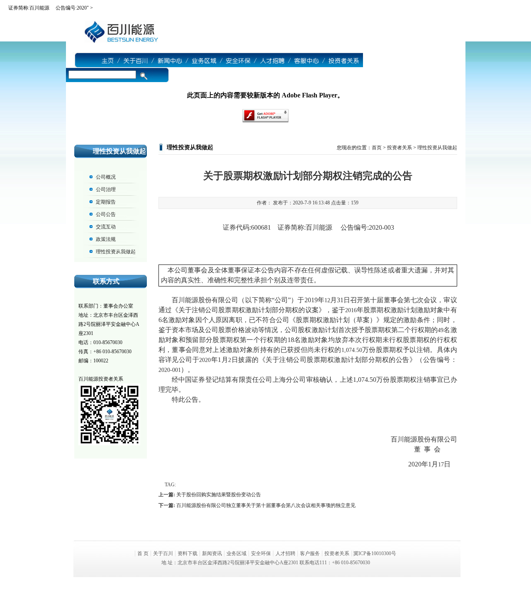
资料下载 (187, 553)
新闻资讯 (212, 553)
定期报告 (106, 202)
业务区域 (236, 553)
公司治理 (106, 189)
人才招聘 (285, 553)
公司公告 (106, 214)
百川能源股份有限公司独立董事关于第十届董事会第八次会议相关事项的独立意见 (266, 505)
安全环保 (261, 553)
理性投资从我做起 (116, 252)
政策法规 (106, 239)
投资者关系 (399, 147)
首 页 (143, 553)
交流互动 (106, 227)
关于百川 (163, 553)
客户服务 (310, 553)
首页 (377, 147)
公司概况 (106, 177)
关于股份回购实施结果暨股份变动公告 (218, 495)
